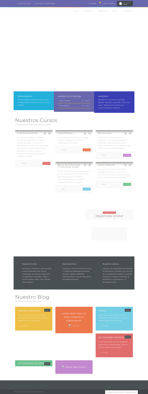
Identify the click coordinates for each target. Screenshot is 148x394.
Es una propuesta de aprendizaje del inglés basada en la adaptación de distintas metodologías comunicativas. (72, 140)
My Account (127, 3)
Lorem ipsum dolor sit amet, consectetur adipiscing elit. (74, 317)
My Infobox (92, 3)
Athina (23, 163)
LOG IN (125, 4)
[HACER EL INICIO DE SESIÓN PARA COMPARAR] (49, 133)
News (47, 310)
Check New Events (76, 367)
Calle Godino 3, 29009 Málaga (44, 3)
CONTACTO (128, 11)
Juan (63, 189)
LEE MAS (46, 163)
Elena (63, 150)
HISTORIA (88, 11)
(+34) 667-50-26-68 (24, 3)
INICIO (76, 11)
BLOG (115, 11)
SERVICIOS (103, 11)
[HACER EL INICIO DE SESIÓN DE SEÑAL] (45, 133)
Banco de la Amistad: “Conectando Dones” (68, 166)
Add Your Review (109, 3)
